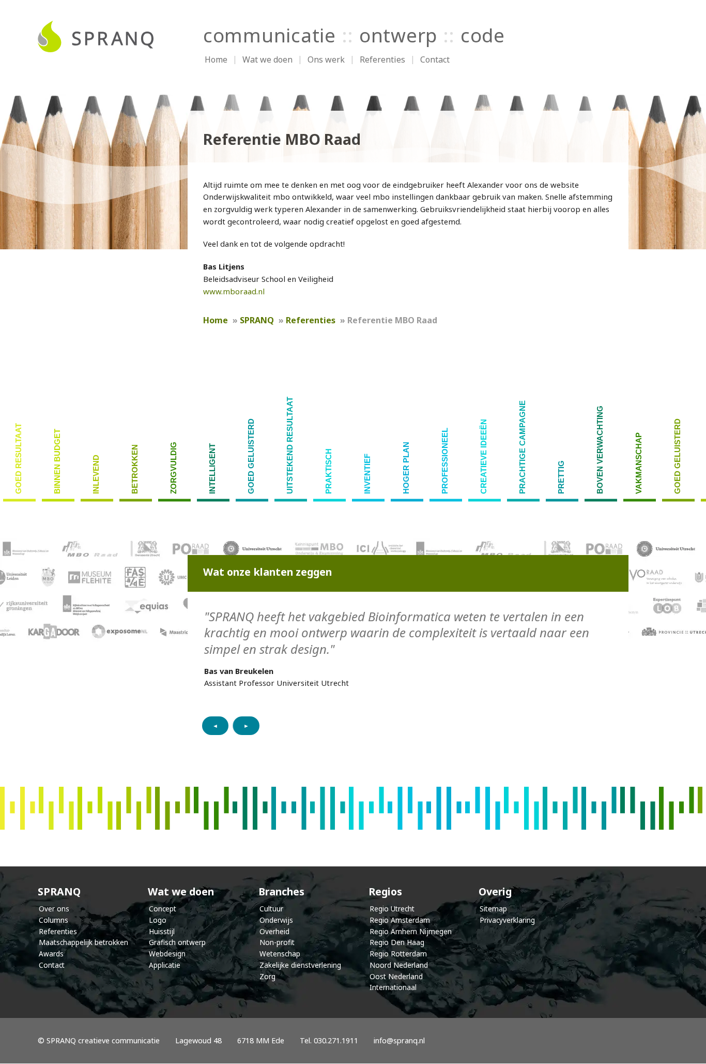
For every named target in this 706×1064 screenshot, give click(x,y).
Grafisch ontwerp (177, 942)
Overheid (274, 931)
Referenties (382, 59)
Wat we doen (267, 59)
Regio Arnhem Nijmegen (411, 931)
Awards (51, 953)
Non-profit (277, 942)
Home (216, 59)
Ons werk (326, 59)
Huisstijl (162, 931)
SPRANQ (59, 891)
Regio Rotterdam (398, 953)
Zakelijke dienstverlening (300, 965)
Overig (495, 891)
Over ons (54, 908)
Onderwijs (276, 920)
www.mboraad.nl (234, 291)
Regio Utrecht (392, 908)
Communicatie (269, 35)
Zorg (267, 976)
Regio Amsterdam (400, 920)
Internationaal (393, 987)
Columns (53, 920)
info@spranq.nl (399, 1040)
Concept (162, 908)
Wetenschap (279, 953)
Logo (157, 920)
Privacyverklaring (507, 920)
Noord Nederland (399, 965)
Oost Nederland (396, 976)
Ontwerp (398, 35)
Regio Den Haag (397, 942)
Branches (281, 891)
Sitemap (493, 908)
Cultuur (271, 908)
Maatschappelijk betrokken (83, 942)
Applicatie (164, 965)
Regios (385, 891)
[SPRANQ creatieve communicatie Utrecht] (105, 36)
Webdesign (167, 953)
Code (483, 35)
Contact (435, 59)
